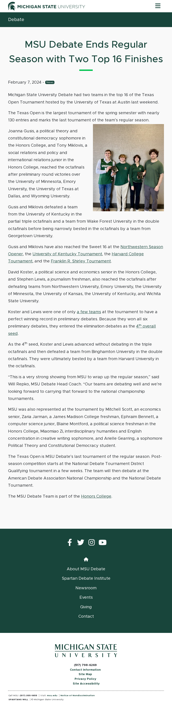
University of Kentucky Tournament (67, 254)
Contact (86, 617)
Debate (16, 19)
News (49, 82)
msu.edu (52, 695)
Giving (86, 607)
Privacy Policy (85, 679)
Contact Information (85, 669)
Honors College (96, 497)
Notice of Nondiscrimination (77, 695)
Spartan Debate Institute (86, 579)
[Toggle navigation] (158, 6)
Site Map (85, 674)
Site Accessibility (86, 683)
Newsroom (86, 588)
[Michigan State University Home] (86, 651)
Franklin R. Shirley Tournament (81, 261)
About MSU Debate (86, 569)
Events (86, 598)
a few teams (89, 312)
